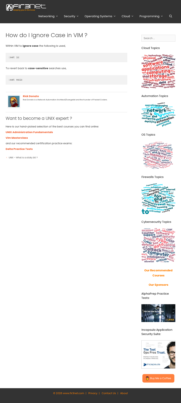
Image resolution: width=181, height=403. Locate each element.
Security (69, 16)
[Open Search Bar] (170, 16)
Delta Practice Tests (19, 149)
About (124, 393)
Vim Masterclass (17, 138)
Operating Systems (98, 16)
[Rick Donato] (13, 107)
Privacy (92, 393)
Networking (46, 16)
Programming (149, 16)
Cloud (126, 16)
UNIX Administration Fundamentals (29, 132)
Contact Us (109, 393)
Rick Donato (31, 96)
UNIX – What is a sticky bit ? (23, 157)
